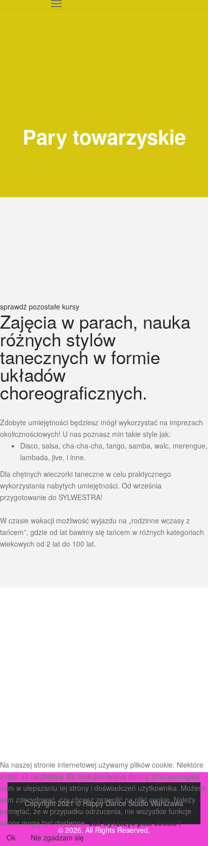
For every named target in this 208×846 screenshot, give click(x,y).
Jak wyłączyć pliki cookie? (135, 823)
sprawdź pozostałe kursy (39, 306)
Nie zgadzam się (57, 837)
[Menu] (56, 4)
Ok (11, 837)
